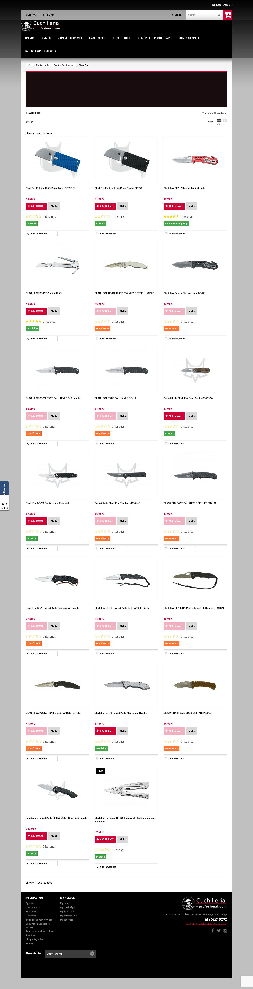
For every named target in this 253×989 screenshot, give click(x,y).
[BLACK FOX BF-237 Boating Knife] (57, 265)
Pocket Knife (121, 38)
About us (30, 935)
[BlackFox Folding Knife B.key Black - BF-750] (126, 160)
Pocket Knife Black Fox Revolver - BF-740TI (118, 503)
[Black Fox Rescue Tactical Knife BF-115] (195, 265)
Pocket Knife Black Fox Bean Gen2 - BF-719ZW (188, 398)
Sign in (176, 14)
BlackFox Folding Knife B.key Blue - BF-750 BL (51, 188)
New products (33, 907)
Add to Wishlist (38, 233)
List (225, 124)
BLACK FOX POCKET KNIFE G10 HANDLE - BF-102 (53, 713)
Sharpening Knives (35, 939)
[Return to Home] (29, 65)
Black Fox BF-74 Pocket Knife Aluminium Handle (121, 713)
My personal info (68, 915)
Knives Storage (189, 38)
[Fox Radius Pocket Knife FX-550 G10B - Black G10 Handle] (57, 790)
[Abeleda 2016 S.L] (40, 26)
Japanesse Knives (70, 38)
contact (32, 14)
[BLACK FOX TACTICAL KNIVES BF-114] (126, 370)
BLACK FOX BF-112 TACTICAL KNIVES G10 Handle (53, 398)
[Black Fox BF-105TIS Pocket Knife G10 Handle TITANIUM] (195, 580)
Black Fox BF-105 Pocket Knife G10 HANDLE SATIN (122, 608)
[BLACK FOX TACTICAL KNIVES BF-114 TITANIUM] (195, 475)
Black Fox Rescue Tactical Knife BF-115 (184, 293)
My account (68, 898)
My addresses (67, 911)
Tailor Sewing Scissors (40, 51)
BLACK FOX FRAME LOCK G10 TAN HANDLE (188, 713)
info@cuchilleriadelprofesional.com (209, 924)
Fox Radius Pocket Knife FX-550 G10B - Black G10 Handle (56, 818)
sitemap (48, 14)
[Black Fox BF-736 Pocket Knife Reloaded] (57, 475)
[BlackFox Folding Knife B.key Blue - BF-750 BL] (57, 160)
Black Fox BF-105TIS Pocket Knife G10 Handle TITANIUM (194, 608)
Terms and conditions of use (40, 931)
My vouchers (66, 920)
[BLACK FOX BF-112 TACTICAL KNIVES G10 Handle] (57, 370)
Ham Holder (97, 38)
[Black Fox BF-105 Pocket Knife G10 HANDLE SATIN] (126, 580)
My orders (65, 903)
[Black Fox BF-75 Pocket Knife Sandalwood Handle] (57, 580)
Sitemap (30, 943)
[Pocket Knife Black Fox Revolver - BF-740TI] (126, 475)
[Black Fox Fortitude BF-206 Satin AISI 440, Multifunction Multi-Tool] (126, 790)
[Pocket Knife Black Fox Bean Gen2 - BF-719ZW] (195, 370)
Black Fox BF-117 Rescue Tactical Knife (184, 188)
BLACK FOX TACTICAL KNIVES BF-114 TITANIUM (190, 503)
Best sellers (32, 911)
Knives (46, 38)
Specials (30, 903)
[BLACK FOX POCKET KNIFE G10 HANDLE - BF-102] (57, 685)
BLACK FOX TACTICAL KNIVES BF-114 (115, 398)
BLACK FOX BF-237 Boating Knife (44, 293)
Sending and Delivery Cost (39, 920)
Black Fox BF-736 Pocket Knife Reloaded (47, 503)
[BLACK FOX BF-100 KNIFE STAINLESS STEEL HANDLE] (126, 265)
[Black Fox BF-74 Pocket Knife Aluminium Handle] (126, 685)
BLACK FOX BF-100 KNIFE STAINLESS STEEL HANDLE (124, 293)
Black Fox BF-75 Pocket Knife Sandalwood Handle (52, 608)
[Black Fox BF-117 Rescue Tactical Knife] (195, 160)
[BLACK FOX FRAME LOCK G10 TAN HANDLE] (195, 685)
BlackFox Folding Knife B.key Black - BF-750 (118, 188)
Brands (29, 38)
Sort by (29, 121)
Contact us (31, 915)
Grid (219, 124)
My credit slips (67, 907)
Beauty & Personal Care (154, 38)
